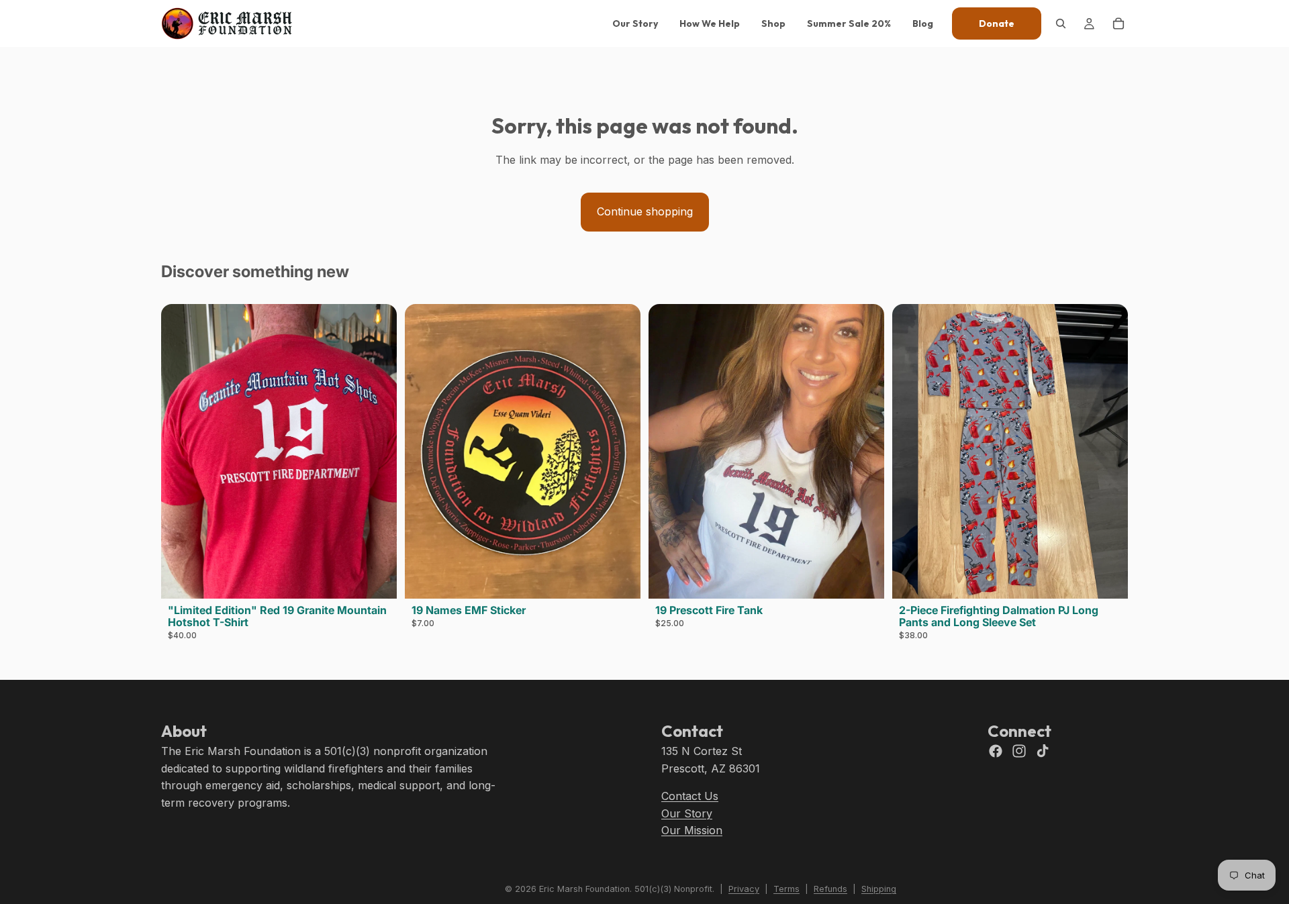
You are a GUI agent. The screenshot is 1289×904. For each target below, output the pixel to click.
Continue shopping (645, 211)
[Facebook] (996, 751)
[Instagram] (1019, 751)
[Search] (1061, 23)
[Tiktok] (1043, 751)
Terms (786, 889)
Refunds (830, 889)
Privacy (743, 889)
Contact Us (689, 796)
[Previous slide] (181, 451)
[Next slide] (376, 451)
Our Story (686, 812)
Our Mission (691, 830)
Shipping (878, 889)
